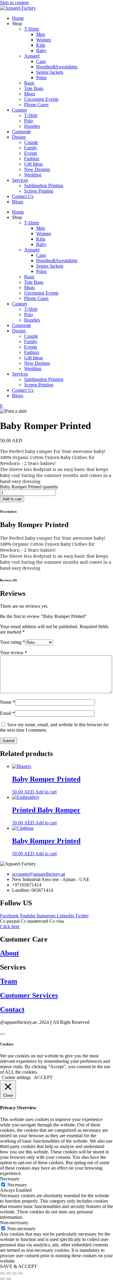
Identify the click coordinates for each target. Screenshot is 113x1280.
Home (18, 18)
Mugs (29, 93)
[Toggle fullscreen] (8, 1273)
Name (7, 702)
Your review (13, 652)
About (9, 953)
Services (20, 180)
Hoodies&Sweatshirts (56, 66)
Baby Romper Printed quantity (29, 486)
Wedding (32, 174)
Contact (12, 1009)
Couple (31, 142)
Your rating (12, 642)
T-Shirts (31, 28)
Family (30, 147)
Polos (41, 77)
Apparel (31, 55)
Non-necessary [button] (14, 1222)
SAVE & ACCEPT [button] (18, 1266)
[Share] (14, 1273)
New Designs (37, 169)
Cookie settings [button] (16, 1077)
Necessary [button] (10, 1178)
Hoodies (32, 126)
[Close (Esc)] (20, 1273)
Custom (19, 109)
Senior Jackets (49, 72)
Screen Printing (38, 190)
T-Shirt (30, 115)
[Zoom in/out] (2, 1273)
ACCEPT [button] (43, 1077)
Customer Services (29, 995)
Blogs (17, 201)
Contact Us (22, 196)
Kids (40, 45)
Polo (28, 120)
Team (8, 981)
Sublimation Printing (43, 185)
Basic (29, 82)
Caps (41, 61)
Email (7, 713)
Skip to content (14, 2)
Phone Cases (36, 104)
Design (19, 136)
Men (40, 34)
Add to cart (12, 499)
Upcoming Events (41, 99)
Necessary (17, 1184)
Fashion (31, 158)
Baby (41, 50)
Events (30, 153)
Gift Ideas (33, 163)
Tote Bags (33, 88)
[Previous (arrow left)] (2, 1279)
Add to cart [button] (46, 791)
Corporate (21, 131)
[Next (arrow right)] (8, 1279)
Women (43, 39)
